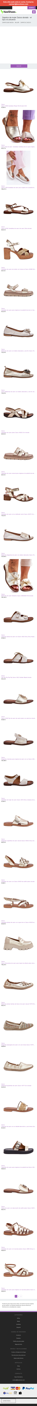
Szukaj (31, 7)
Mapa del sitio (18, 1344)
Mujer (18, 1321)
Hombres (18, 1324)
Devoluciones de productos (18, 1355)
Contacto (18, 1335)
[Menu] (34, 11)
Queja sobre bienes (18, 1358)
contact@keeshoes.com (18, 4)
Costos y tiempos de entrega (18, 1352)
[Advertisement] (18, 45)
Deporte (19, 1327)
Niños (18, 1318)
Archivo (18, 1369)
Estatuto (18, 1338)
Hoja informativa (18, 1377)
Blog (18, 1366)
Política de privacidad (18, 1341)
